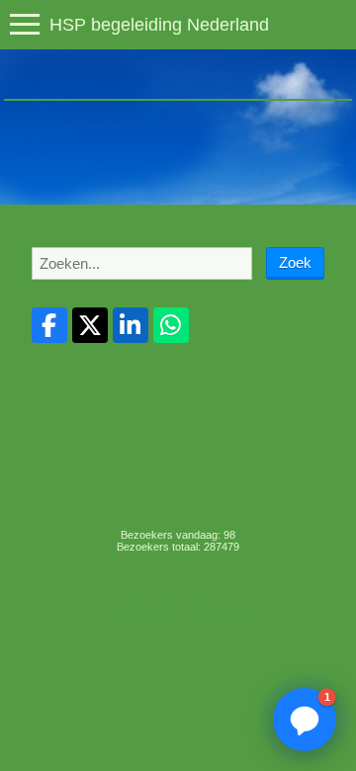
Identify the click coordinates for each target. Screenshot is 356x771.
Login (169, 607)
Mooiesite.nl (219, 607)
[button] (304, 719)
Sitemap (128, 607)
